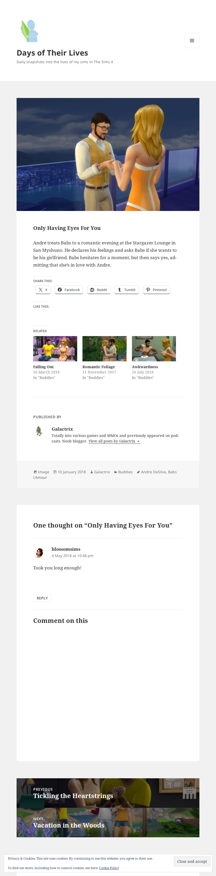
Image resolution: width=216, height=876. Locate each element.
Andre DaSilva (153, 471)
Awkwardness (145, 366)
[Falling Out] (55, 348)
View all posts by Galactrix (112, 441)
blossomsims (66, 549)
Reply (42, 598)
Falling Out (43, 366)
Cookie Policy (109, 868)
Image (43, 471)
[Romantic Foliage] (104, 348)
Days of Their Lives (52, 52)
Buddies (125, 471)
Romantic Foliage (98, 366)
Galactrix (102, 471)
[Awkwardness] (154, 348)
